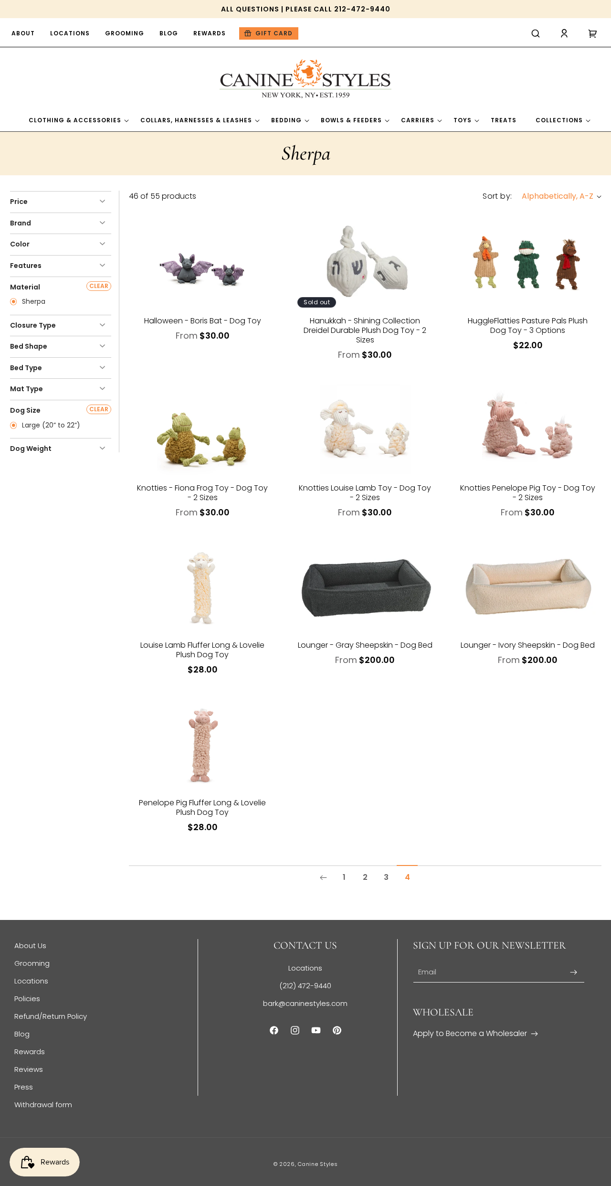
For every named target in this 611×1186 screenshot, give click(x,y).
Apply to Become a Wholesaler (470, 1033)
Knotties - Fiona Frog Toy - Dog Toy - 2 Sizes (202, 492)
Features (26, 265)
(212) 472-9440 (305, 986)
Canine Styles (317, 1164)
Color (20, 244)
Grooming (32, 963)
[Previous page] (323, 877)
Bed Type (26, 368)
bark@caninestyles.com (305, 1003)
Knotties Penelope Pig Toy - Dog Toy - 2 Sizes (527, 492)
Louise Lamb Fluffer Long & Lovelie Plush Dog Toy (202, 650)
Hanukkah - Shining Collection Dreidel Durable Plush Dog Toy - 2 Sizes (365, 330)
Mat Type (26, 389)
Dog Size (25, 410)
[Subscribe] (573, 972)
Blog (22, 1034)
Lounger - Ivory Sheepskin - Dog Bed (528, 645)
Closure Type (33, 325)
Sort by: (497, 196)
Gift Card (274, 33)
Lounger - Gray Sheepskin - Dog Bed (365, 645)
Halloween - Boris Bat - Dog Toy (202, 321)
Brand (20, 223)
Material (25, 287)
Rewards (29, 1052)
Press (23, 1087)
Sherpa (32, 302)
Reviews (28, 1069)
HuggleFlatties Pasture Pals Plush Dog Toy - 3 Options (528, 325)
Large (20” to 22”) (50, 425)
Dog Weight (31, 448)
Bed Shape (28, 346)
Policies (27, 999)
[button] (535, 33)
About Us (30, 945)
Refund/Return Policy (50, 1016)
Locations (31, 981)
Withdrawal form (43, 1105)
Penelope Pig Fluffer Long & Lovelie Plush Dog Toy (202, 807)
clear (98, 286)
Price (19, 201)
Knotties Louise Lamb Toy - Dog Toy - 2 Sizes (365, 492)
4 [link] (407, 877)
